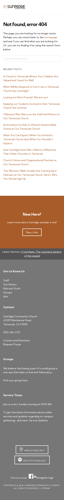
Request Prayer (12, 344)
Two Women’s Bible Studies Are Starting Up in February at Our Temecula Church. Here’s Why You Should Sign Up (30, 174)
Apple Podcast (34, 450)
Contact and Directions (16, 340)
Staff (6, 280)
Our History (10, 284)
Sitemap (45, 488)
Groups (7, 292)
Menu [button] (56, 6)
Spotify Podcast (34, 460)
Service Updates (38, 420)
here (25, 380)
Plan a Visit (32, 232)
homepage (50, 37)
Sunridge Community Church (14, 7)
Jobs (5, 296)
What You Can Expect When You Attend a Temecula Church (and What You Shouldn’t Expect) (28, 139)
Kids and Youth (11, 288)
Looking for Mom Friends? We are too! (25, 97)
